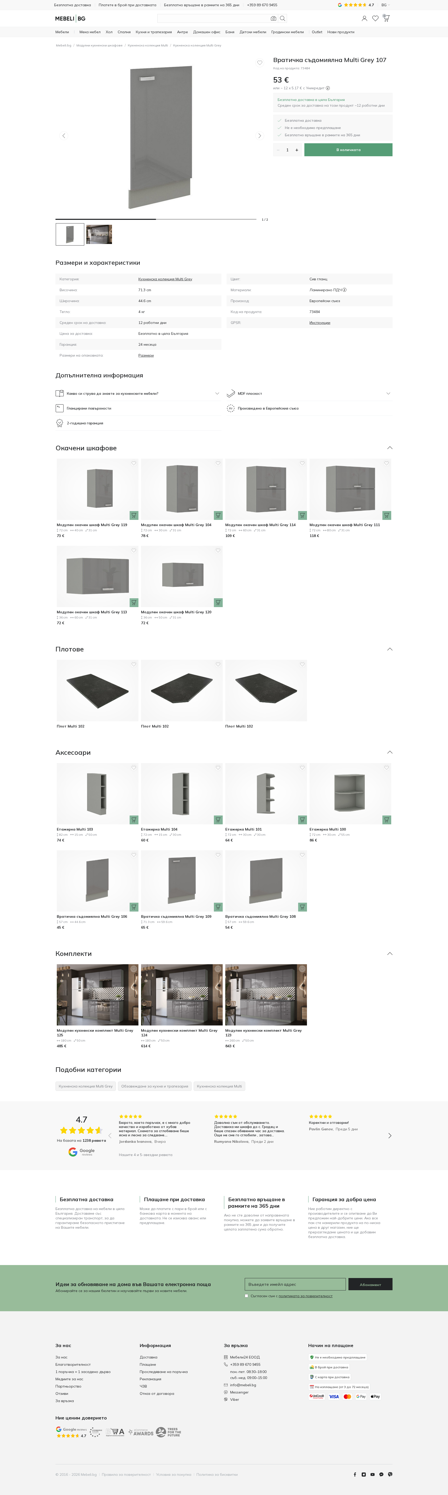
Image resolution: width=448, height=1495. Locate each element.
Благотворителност (73, 1364)
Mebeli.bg (63, 45)
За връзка (64, 1400)
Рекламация (150, 1379)
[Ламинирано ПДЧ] (344, 290)
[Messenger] (383, 1474)
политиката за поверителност (306, 1296)
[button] (364, 18)
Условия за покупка (173, 1474)
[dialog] (331, 102)
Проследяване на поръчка (164, 1371)
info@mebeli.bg (243, 1385)
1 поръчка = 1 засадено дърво (83, 1371)
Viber (234, 1399)
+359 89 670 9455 (245, 1364)
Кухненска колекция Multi (148, 45)
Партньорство (68, 1386)
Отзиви (61, 1393)
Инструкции (320, 322)
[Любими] (375, 18)
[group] (154, 1132)
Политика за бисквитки (217, 1474)
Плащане (148, 1364)
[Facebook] (357, 1474)
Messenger (239, 1392)
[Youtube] (374, 1474)
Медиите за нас (69, 1379)
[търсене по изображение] (273, 18)
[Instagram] (365, 1474)
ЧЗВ (143, 1386)
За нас (61, 1357)
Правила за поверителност (126, 1474)
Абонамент (370, 1284)
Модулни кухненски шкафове (99, 45)
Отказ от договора (157, 1393)
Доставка (148, 1357)
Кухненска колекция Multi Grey (197, 45)
